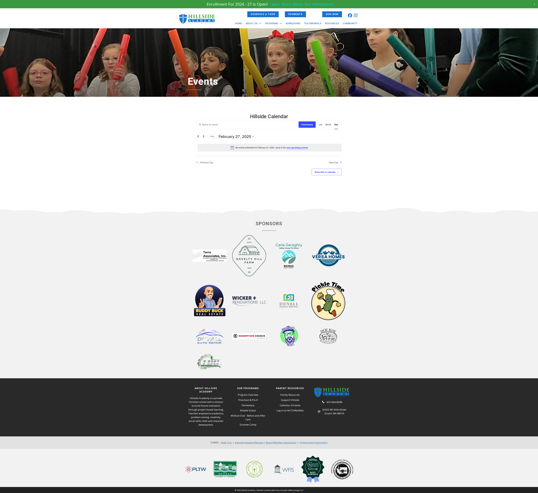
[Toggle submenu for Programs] (281, 23)
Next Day (333, 162)
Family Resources (290, 394)
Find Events (307, 124)
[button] (350, 15)
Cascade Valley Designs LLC (291, 490)
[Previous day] (198, 136)
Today (212, 136)
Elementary (248, 405)
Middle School (248, 410)
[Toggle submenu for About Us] (260, 23)
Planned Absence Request (249, 442)
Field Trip (226, 442)
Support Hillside (290, 400)
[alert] (270, 148)
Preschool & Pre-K (248, 400)
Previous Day (206, 162)
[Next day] (203, 136)
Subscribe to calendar (325, 172)
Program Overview (248, 394)
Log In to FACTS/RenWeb (290, 410)
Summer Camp (248, 424)
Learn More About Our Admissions (301, 4)
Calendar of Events (290, 405)
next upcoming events (297, 147)
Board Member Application (281, 442)
